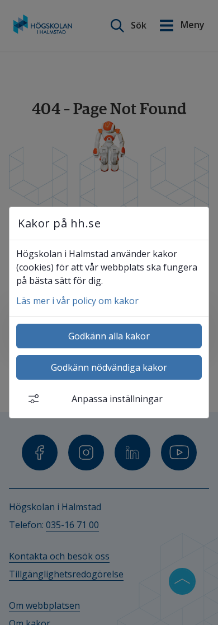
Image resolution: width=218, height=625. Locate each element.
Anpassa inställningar (117, 399)
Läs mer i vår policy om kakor (77, 301)
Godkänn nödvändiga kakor (109, 367)
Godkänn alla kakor (109, 336)
